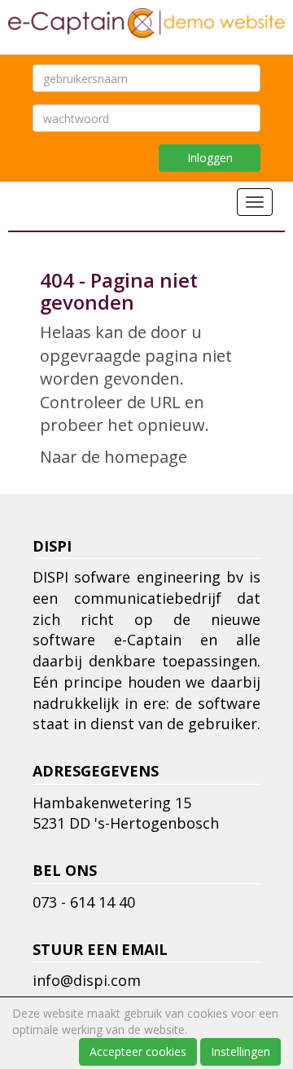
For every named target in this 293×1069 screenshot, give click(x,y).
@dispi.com (87, 980)
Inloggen (210, 157)
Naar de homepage (113, 457)
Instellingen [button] (240, 1051)
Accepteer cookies (138, 1051)
